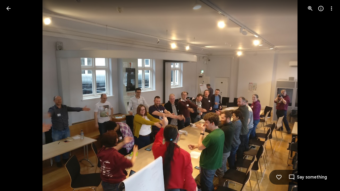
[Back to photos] (8, 8)
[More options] (331, 8)
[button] (14, 95)
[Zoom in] (310, 8)
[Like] (279, 177)
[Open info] (321, 8)
